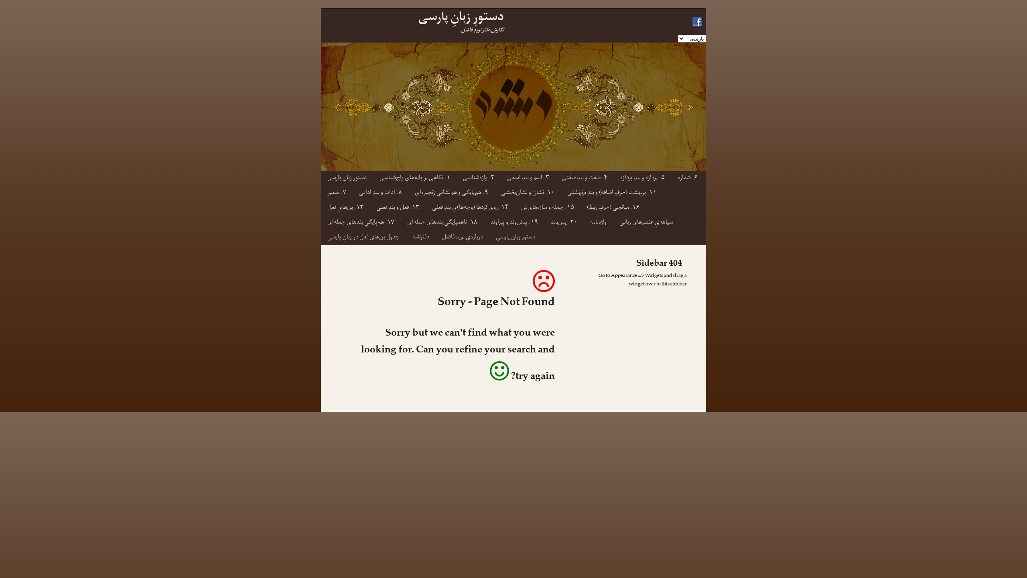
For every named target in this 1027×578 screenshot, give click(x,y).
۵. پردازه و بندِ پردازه (642, 178)
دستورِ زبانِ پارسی (347, 178)
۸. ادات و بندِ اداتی (380, 193)
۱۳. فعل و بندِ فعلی (397, 208)
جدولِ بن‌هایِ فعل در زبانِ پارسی (363, 238)
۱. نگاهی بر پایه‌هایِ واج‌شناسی (415, 178)
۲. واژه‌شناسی (478, 178)
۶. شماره (688, 178)
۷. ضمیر (336, 193)
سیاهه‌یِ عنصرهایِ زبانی (646, 223)
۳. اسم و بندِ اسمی (528, 178)
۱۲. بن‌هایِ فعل (345, 208)
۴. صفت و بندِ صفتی (584, 178)
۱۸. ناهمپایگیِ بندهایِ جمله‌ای (442, 223)
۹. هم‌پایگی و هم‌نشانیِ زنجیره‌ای (451, 193)
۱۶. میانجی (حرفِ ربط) (613, 208)
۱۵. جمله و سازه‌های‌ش (547, 208)
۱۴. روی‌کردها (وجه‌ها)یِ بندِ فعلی (470, 208)
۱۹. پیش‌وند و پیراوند (514, 223)
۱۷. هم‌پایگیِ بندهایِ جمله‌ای (360, 223)
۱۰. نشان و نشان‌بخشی (527, 193)
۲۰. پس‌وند (564, 223)
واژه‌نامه (598, 223)
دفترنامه (420, 238)
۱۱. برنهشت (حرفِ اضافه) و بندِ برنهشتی (611, 193)
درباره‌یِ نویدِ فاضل (462, 238)
